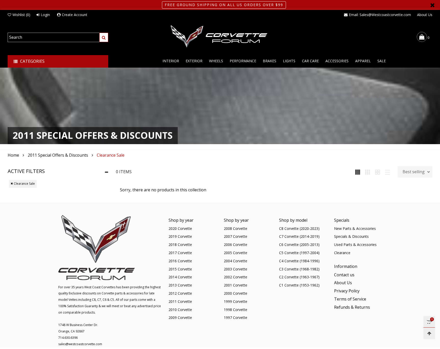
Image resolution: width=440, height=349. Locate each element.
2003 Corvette (235, 269)
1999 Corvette (235, 301)
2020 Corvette (180, 228)
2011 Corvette (180, 301)
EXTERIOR (194, 60)
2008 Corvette (235, 228)
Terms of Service (350, 299)
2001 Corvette (235, 285)
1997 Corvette (235, 317)
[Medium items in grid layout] (357, 171)
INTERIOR (170, 60)
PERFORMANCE (243, 60)
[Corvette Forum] (220, 36)
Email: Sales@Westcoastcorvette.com (380, 14)
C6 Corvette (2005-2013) (299, 244)
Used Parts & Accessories (355, 244)
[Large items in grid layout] (367, 171)
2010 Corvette (180, 309)
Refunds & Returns (352, 307)
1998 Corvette (235, 309)
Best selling (414, 171)
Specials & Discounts (351, 236)
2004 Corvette (235, 260)
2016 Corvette (180, 260)
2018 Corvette (180, 244)
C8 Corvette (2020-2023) (299, 228)
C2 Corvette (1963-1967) (299, 277)
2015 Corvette (180, 269)
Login (45, 14)
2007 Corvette (235, 236)
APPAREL (363, 60)
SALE (381, 60)
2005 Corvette (235, 252)
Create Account (74, 14)
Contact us (344, 275)
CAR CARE (310, 60)
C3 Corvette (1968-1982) (299, 269)
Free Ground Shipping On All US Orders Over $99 (224, 4)
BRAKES (269, 60)
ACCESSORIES (337, 60)
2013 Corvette (180, 285)
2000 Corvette (235, 293)
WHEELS (216, 60)
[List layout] (387, 171)
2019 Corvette (180, 236)
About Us (424, 14)
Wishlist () (21, 14)
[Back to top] (429, 333)
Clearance (342, 252)
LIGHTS (289, 60)
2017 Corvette (180, 252)
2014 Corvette (180, 277)
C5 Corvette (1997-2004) (299, 252)
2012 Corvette (180, 293)
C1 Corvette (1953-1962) (299, 285)
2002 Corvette (235, 277)
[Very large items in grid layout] (377, 171)
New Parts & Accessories (355, 228)
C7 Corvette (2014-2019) (299, 236)
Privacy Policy (347, 291)
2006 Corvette (235, 244)
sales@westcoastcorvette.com (80, 344)
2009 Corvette (180, 317)
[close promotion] (432, 5)
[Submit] (103, 37)
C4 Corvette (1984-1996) (299, 260)
